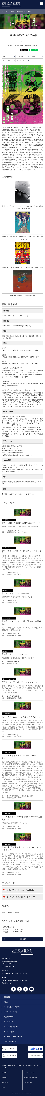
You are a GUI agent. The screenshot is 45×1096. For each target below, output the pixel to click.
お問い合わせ (5, 1082)
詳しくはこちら (7, 983)
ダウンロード (20, 60)
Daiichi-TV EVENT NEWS (11, 912)
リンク (3, 1087)
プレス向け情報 (28, 1082)
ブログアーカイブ (9, 1041)
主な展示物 (20, 56)
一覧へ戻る (22, 939)
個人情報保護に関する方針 (30, 1077)
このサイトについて (29, 1072)
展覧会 (12, 11)
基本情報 (32, 56)
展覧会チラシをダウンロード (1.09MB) (20, 890)
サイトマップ (5, 1072)
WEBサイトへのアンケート (12, 1036)
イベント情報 (6, 60)
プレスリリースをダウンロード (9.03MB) (21, 897)
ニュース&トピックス (10, 1026)
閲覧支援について (6, 1077)
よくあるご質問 (8, 1031)
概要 (4, 56)
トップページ (6, 11)
